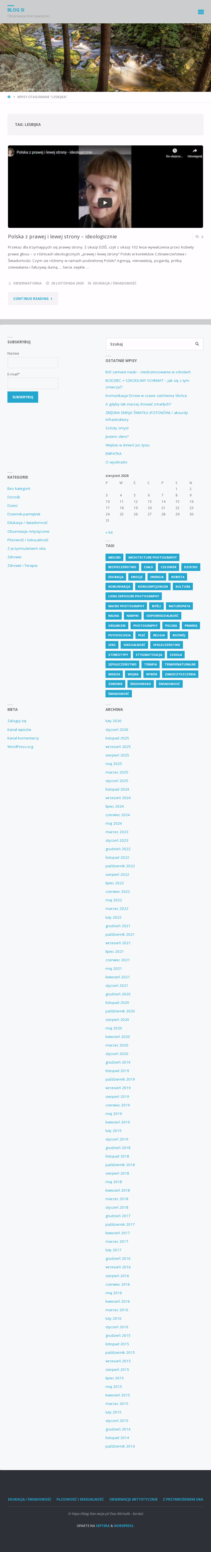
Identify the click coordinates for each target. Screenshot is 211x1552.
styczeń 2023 (117, 840)
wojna (133, 674)
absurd (114, 557)
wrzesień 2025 (118, 746)
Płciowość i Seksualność (27, 539)
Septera (102, 1526)
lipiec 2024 (115, 806)
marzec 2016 (117, 1309)
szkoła (176, 655)
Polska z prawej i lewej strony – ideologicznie (62, 236)
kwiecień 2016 (118, 1301)
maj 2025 (114, 763)
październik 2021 (120, 934)
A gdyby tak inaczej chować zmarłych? (138, 404)
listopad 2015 (117, 1343)
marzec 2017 (117, 1241)
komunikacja (119, 586)
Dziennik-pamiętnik (23, 514)
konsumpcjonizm (153, 586)
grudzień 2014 (118, 1429)
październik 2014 (120, 1446)
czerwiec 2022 (118, 891)
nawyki (133, 616)
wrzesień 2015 (118, 1360)
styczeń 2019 (117, 1139)
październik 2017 (120, 1224)
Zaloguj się (16, 720)
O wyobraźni (116, 462)
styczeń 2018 (117, 1207)
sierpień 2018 (117, 1173)
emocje (137, 577)
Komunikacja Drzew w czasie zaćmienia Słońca (146, 395)
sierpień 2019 (117, 1096)
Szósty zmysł (117, 428)
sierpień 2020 (117, 1019)
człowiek (168, 567)
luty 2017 (113, 1249)
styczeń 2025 (117, 780)
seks (112, 645)
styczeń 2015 (117, 1420)
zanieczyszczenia (180, 674)
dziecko (191, 567)
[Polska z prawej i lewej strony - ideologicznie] (105, 202)
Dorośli (13, 497)
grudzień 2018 (118, 1147)
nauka (113, 616)
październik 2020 (120, 1011)
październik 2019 (120, 1079)
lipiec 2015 (115, 1378)
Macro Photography (126, 606)
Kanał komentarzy (23, 738)
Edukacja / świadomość (115, 283)
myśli (156, 606)
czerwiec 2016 (118, 1284)
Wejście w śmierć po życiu (127, 445)
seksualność (134, 645)
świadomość (118, 694)
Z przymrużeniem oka (26, 548)
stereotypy (118, 655)
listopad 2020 (117, 1002)
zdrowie (115, 684)
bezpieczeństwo (122, 567)
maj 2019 (114, 1113)
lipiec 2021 (115, 951)
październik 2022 (120, 865)
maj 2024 (114, 823)
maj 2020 (114, 1028)
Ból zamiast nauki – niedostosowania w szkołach (148, 371)
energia (156, 577)
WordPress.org (20, 746)
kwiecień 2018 (118, 1190)
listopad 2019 (117, 1070)
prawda (191, 625)
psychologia (119, 635)
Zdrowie (14, 556)
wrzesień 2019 (118, 1087)
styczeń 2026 (117, 729)
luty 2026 (113, 720)
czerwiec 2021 (118, 959)
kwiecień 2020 (118, 1036)
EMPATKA (114, 453)
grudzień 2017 (118, 1215)
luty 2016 (113, 1318)
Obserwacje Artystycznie (28, 531)
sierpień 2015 (117, 1369)
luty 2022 (113, 917)
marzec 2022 (117, 908)
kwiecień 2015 (118, 1395)
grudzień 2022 (118, 848)
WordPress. (124, 1526)
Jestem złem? (117, 436)
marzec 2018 (117, 1198)
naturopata (179, 606)
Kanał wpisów (19, 729)
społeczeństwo (166, 645)
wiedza (114, 674)
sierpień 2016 (117, 1275)
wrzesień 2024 (118, 797)
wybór (151, 674)
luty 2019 (113, 1130)
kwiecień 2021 (118, 976)
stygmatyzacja (149, 655)
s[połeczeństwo (122, 664)
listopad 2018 (117, 1156)
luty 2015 (113, 1412)
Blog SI (15, 10)
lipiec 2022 (115, 882)
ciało (148, 567)
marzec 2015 (117, 1403)
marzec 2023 (117, 831)
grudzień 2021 (118, 925)
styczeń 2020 (117, 1053)
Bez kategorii (18, 488)
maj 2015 (114, 1386)
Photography (145, 625)
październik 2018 (120, 1164)
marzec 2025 (117, 772)
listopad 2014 (117, 1437)
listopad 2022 (117, 857)
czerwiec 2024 (118, 814)
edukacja (115, 577)
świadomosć (169, 684)
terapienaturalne (180, 664)
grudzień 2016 (118, 1258)
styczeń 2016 (117, 1326)
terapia (150, 664)
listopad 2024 (117, 789)
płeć (141, 635)
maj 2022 (114, 899)
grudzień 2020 (118, 994)
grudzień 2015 (118, 1335)
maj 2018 (114, 1181)
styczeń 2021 (117, 985)
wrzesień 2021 (118, 942)
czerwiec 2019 (118, 1105)
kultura (183, 586)
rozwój (179, 635)
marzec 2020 (117, 1045)
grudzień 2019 (118, 1062)
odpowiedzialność (162, 616)
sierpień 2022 (117, 874)
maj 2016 (114, 1292)
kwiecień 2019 (118, 1122)
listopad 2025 (117, 738)
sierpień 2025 (117, 755)
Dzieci (12, 505)
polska (171, 625)
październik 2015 (120, 1352)
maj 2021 (114, 968)
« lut (109, 532)
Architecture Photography (152, 557)
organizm (117, 625)
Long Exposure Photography (133, 596)
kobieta (177, 577)
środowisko (140, 684)
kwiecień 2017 (118, 1232)
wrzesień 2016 (118, 1266)
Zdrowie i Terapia (22, 565)
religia (159, 635)
